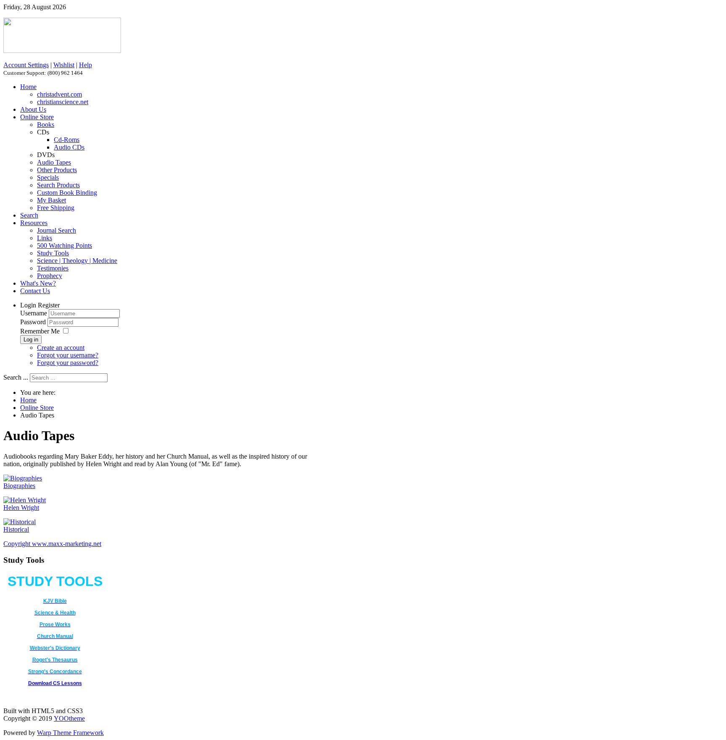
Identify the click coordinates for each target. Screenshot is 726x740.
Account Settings (26, 64)
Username (33, 313)
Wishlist (63, 64)
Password (33, 321)
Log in (31, 339)
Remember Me (40, 331)
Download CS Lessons (55, 683)
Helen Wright (21, 507)
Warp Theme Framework (70, 732)
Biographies (19, 485)
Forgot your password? (67, 362)
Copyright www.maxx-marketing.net (52, 543)
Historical (16, 529)
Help (85, 64)
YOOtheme (69, 718)
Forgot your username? (67, 355)
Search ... (15, 377)
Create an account (60, 347)
